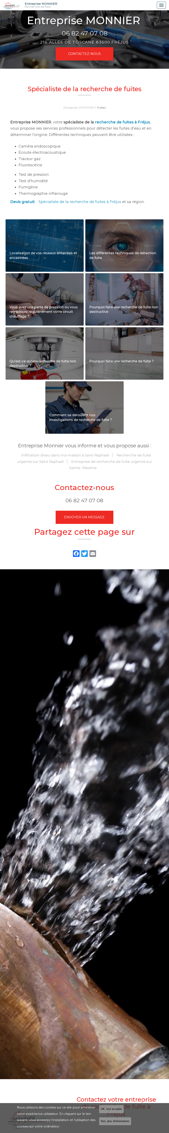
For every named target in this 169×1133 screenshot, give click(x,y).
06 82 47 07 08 (85, 33)
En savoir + (45, 245)
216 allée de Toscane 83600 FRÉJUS (84, 42)
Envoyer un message (84, 517)
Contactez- (84, 54)
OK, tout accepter (111, 1109)
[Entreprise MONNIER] (12, 5)
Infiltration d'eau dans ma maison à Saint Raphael (65, 455)
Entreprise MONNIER (41, 5)
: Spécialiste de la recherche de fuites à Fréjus (65, 202)
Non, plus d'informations (115, 1121)
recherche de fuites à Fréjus (122, 122)
